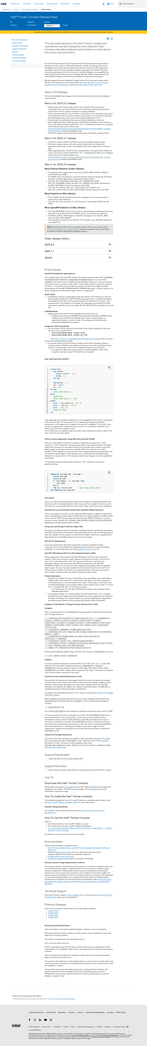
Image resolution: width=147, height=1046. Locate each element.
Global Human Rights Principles (101, 1037)
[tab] (79, 245)
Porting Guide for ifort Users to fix (89, 85)
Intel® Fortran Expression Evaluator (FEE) (63, 229)
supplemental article (64, 852)
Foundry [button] (76, 4)
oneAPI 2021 (53, 917)
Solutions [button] (38, 4)
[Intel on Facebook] (29, 1020)
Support (19, 58)
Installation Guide (83, 549)
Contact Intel (51, 1012)
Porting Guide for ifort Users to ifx (61, 856)
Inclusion (110, 1012)
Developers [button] (52, 4)
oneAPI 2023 (53, 913)
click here (87, 32)
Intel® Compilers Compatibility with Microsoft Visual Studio (76, 339)
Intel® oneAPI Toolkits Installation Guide (63, 802)
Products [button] (15, 4)
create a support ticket (75, 895)
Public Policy (121, 1012)
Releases (19, 61)
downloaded (95, 789)
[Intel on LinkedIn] (40, 1020)
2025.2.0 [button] (49, 244)
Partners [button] (65, 4)
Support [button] (27, 4)
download (69, 787)
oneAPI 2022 (53, 915)
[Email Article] (111, 38)
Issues (17, 43)
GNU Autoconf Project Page (55, 747)
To (15, 52)
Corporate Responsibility (95, 1012)
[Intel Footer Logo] (16, 1025)
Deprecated (20, 46)
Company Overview (36, 1012)
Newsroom (62, 1012)
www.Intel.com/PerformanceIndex (65, 999)
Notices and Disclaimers (111, 1035)
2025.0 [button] (48, 257)
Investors (71, 1012)
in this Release (19, 40)
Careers (80, 1012)
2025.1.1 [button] (49, 251)
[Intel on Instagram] (51, 1020)
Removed (19, 49)
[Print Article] (107, 38)
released (105, 741)
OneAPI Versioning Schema (58, 859)
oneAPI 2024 (53, 911)
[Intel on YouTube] (45, 1020)
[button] (111, 244)
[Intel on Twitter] (35, 1020)
